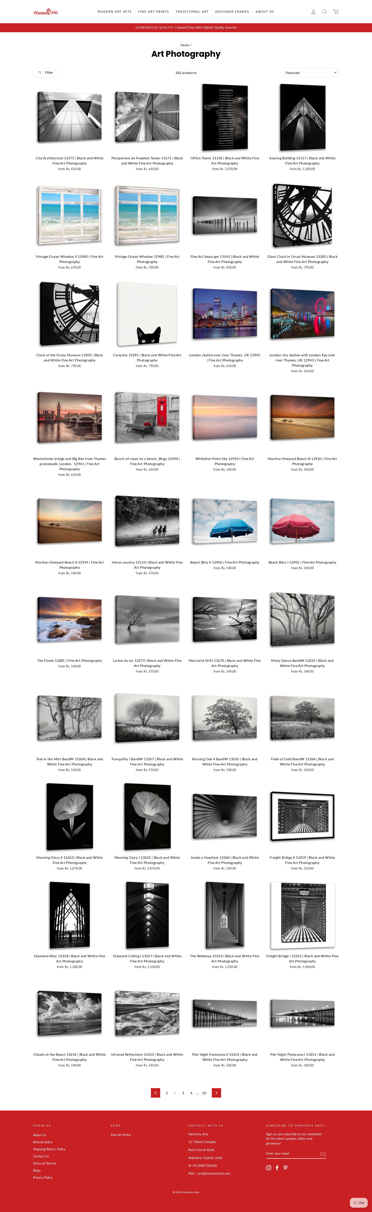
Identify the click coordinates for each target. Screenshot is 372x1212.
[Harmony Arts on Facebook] (277, 1167)
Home (185, 45)
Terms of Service (44, 1163)
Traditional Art (192, 11)
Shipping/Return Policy (49, 1149)
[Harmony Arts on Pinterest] (285, 1167)
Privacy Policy (43, 1177)
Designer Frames (232, 11)
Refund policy (43, 1142)
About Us (265, 11)
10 (204, 1093)
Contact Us (41, 1156)
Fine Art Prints (153, 11)
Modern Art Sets (115, 11)
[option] (186, 27)
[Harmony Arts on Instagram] (268, 1167)
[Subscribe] (323, 1154)
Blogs (37, 1170)
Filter (48, 72)
